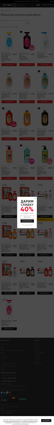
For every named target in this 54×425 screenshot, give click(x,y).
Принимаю (46, 420)
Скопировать (27, 221)
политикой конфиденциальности (12, 421)
